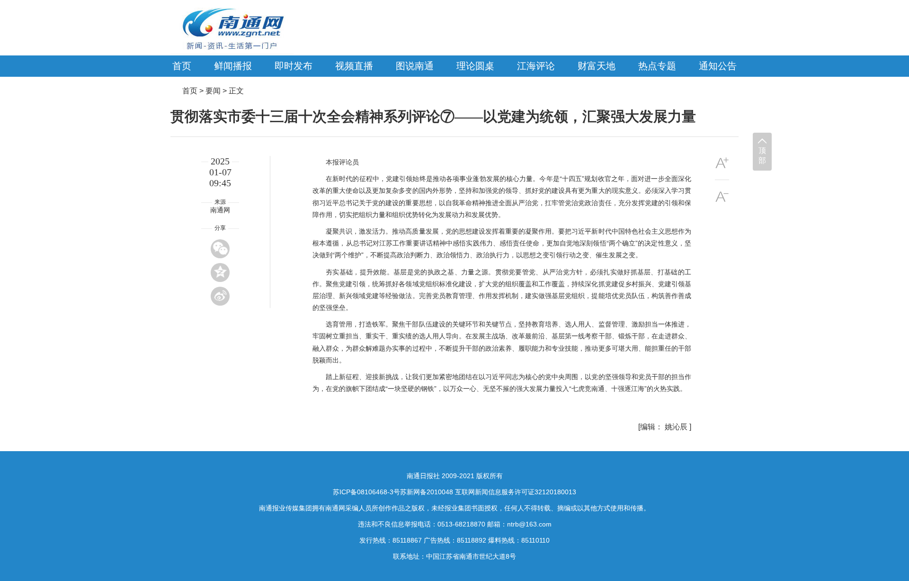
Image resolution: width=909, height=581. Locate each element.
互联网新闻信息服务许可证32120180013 (515, 492)
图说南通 (415, 66)
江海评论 (536, 66)
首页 (181, 66)
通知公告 (718, 66)
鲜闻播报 (233, 66)
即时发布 (293, 66)
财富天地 (596, 66)
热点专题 (657, 66)
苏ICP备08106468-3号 (366, 492)
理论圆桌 (475, 66)
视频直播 (354, 66)
